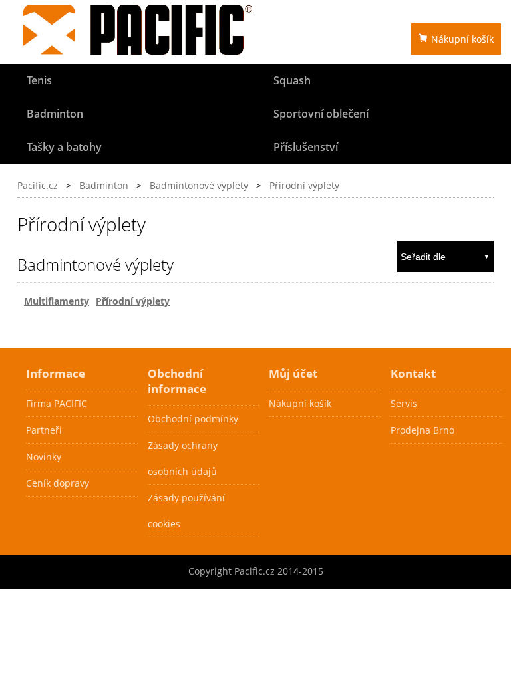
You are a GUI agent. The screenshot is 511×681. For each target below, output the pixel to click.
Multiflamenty (56, 301)
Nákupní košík (462, 39)
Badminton (55, 113)
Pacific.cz (37, 185)
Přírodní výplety (304, 185)
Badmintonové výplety (199, 185)
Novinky (43, 456)
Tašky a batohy (64, 147)
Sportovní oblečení (321, 113)
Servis (404, 403)
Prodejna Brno (422, 430)
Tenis (39, 80)
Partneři (44, 430)
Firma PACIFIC (56, 403)
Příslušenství (305, 147)
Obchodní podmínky (193, 418)
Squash (292, 80)
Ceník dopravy (57, 483)
